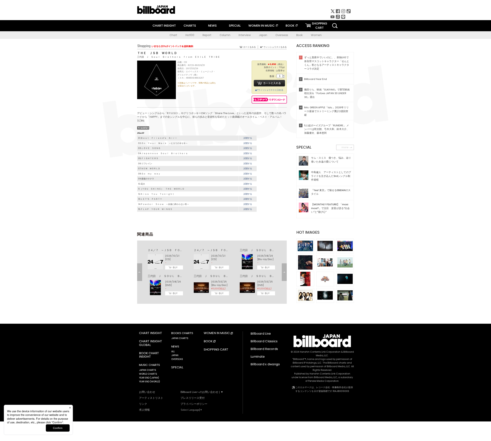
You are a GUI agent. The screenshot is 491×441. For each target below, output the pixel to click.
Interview (245, 35)
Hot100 (189, 35)
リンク (143, 403)
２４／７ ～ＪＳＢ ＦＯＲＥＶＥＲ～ (172, 250)
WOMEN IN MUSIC (261, 25)
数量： (273, 76)
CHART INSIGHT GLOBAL (150, 343)
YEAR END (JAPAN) (149, 377)
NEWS (212, 25)
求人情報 (144, 409)
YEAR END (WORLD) (149, 381)
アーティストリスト (151, 397)
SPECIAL (235, 25)
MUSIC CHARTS (149, 365)
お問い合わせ (147, 391)
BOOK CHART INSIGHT (149, 355)
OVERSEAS (177, 359)
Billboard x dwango (265, 364)
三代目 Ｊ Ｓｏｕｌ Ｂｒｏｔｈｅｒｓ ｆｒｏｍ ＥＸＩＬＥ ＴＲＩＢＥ (178, 56)
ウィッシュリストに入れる (270, 89)
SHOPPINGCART (319, 25)
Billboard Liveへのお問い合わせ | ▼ (201, 391)
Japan (263, 35)
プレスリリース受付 (192, 397)
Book (299, 35)
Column (225, 35)
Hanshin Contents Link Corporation (320, 351)
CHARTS (190, 25)
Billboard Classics (264, 341)
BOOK (290, 25)
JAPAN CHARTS (147, 370)
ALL (173, 351)
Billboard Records (264, 349)
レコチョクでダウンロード (269, 99)
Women (316, 35)
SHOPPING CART (216, 349)
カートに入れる (269, 83)
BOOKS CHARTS (182, 333)
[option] (212, 272)
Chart (173, 35)
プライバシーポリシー (193, 403)
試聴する (248, 138)
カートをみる (249, 46)
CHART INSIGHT (164, 25)
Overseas (281, 35)
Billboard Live (260, 333)
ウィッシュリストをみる (275, 46)
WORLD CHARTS (148, 373)
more (345, 147)
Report (207, 35)
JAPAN (174, 355)
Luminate (257, 356)
